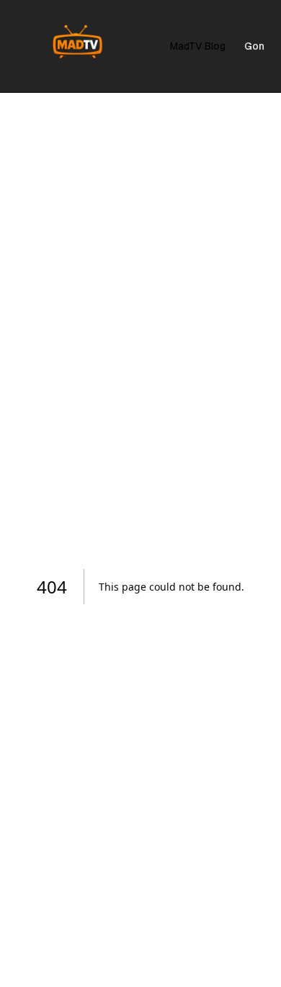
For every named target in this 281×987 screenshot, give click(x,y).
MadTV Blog (198, 46)
